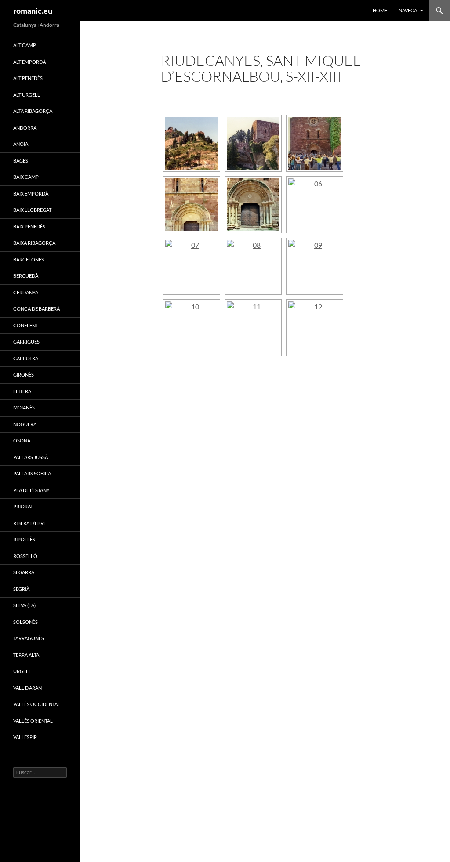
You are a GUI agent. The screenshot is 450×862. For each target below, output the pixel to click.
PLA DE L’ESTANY (31, 490)
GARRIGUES (26, 341)
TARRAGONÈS (28, 638)
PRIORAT (23, 506)
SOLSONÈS (25, 622)
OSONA (21, 440)
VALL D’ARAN (27, 688)
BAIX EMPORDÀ (30, 193)
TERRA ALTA (26, 655)
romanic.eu (32, 10)
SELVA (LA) (24, 605)
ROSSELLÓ (25, 556)
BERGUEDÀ (25, 276)
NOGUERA (24, 424)
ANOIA (20, 144)
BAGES (20, 160)
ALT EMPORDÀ (29, 62)
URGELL (22, 671)
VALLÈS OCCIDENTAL (36, 704)
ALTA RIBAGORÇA (32, 111)
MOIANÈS (24, 407)
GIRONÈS (23, 374)
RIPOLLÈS (24, 539)
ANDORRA (24, 127)
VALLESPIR (25, 737)
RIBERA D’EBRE (29, 523)
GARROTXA (25, 358)
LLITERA (22, 391)
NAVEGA (408, 10)
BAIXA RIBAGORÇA (34, 243)
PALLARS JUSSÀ (30, 457)
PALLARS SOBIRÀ (32, 473)
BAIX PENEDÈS (29, 226)
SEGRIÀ (21, 589)
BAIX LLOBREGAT (32, 210)
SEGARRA (23, 572)
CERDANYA (25, 292)
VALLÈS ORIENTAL (33, 721)
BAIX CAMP (26, 177)
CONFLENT (25, 325)
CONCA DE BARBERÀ (36, 308)
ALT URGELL (26, 95)
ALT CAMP (24, 45)
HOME (380, 10)
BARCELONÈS (28, 259)
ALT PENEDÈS (28, 78)
